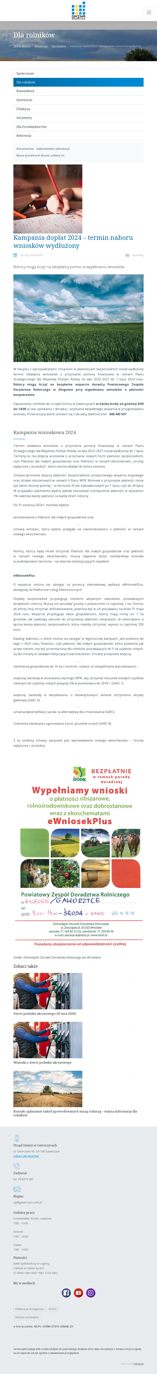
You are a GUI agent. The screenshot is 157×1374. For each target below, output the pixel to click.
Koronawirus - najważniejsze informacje (43, 148)
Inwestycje (24, 100)
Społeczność (25, 73)
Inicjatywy (24, 118)
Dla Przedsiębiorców (31, 127)
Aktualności (41, 46)
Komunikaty (25, 91)
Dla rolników (59, 46)
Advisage (138, 1363)
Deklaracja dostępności (29, 1309)
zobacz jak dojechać (26, 1156)
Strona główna (21, 46)
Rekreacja (23, 135)
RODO (52, 1309)
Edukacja (23, 109)
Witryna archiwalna (26, 1317)
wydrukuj (138, 255)
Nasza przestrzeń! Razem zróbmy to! (40, 155)
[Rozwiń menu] (149, 12)
